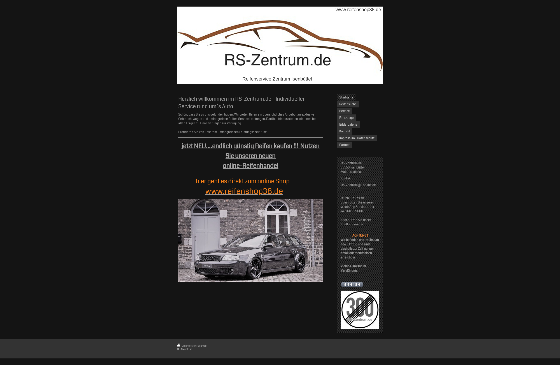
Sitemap (202, 345)
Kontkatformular (352, 224)
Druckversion (188, 345)
